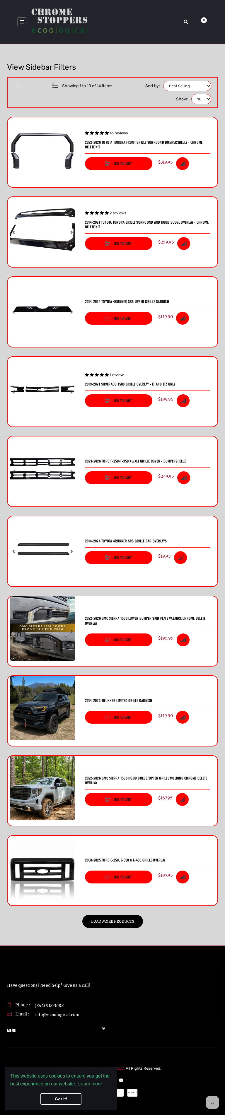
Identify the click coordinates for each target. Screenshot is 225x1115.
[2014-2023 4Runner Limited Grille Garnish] (43, 711)
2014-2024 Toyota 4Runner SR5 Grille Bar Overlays (126, 541)
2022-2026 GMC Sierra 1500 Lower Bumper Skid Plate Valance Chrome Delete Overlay (145, 620)
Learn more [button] (90, 1083)
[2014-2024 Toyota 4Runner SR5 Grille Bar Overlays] (43, 551)
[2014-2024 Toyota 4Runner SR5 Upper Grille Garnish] (43, 312)
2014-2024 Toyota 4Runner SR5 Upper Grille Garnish (127, 301)
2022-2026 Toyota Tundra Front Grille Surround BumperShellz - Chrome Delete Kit (144, 144)
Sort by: (152, 85)
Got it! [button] (61, 1099)
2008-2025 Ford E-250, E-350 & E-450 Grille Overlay (125, 860)
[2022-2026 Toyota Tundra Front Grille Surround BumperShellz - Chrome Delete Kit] (43, 152)
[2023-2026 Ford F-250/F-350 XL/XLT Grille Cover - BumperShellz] (43, 471)
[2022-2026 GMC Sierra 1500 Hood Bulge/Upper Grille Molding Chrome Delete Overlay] (43, 791)
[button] (13, 152)
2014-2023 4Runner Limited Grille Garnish (118, 700)
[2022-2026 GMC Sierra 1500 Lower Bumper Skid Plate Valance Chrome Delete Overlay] (43, 631)
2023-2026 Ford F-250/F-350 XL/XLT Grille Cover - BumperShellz (135, 461)
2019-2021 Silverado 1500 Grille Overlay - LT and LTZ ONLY (130, 384)
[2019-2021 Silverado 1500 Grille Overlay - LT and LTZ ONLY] (43, 392)
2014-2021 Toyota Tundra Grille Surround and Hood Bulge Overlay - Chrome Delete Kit (147, 224)
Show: (182, 99)
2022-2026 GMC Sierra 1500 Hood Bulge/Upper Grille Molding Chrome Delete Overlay (146, 780)
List (55, 86)
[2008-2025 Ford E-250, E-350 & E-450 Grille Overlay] (43, 871)
